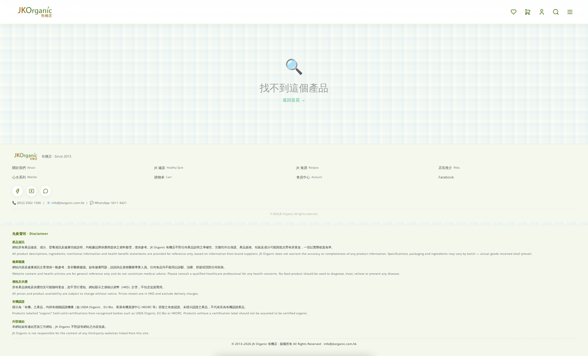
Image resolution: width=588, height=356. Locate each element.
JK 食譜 (307, 167)
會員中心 (309, 177)
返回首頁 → (294, 100)
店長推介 (449, 167)
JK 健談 (168, 167)
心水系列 (24, 177)
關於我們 (23, 167)
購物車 (163, 177)
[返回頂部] (557, 342)
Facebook (446, 177)
